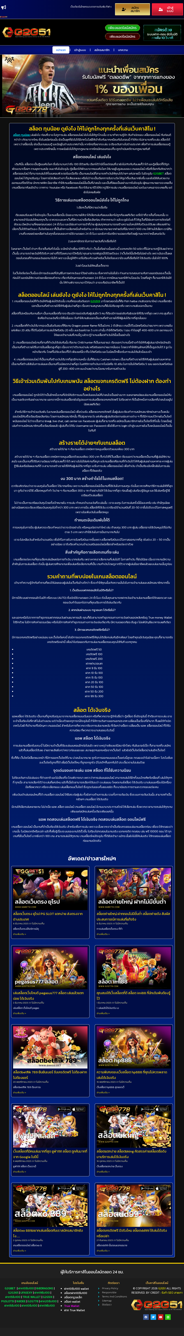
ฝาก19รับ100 (42, 1292)
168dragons (44, 1288)
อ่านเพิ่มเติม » (19, 934)
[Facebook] (146, 1317)
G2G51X (95, 301)
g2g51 (162, 1288)
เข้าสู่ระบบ (80, 50)
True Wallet (31, 1297)
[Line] (168, 1317)
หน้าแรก (61, 50)
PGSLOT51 (7, 1301)
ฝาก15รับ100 (12, 1297)
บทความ (123, 50)
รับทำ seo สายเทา (172, 1292)
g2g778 (33, 1301)
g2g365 (13, 1292)
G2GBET (158, 173)
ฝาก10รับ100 (26, 1288)
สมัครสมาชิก (102, 50)
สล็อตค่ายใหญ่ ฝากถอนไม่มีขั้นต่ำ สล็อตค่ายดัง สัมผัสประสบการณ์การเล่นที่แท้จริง (133, 916)
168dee (21, 1301)
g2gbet (10, 1288)
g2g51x (48, 1297)
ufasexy (26, 1292)
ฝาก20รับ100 (48, 1301)
